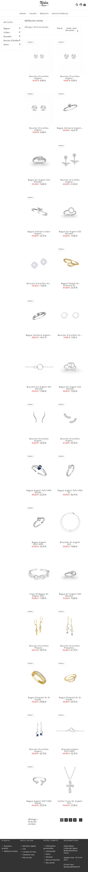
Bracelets (44, 13)
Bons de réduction (53, 860)
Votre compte (50, 840)
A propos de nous (29, 852)
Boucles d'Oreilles (60, 13)
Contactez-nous (28, 855)
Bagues (23, 13)
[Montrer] (39, 79)
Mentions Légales (29, 846)
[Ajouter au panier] (34, 79)
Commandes (50, 851)
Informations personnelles (49, 847)
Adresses (49, 857)
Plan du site (27, 857)
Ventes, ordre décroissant (72, 30)
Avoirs (48, 854)
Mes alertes (50, 863)
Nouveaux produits (7, 847)
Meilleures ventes (11, 851)
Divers (6, 44)
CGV (24, 849)
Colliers (33, 13)
